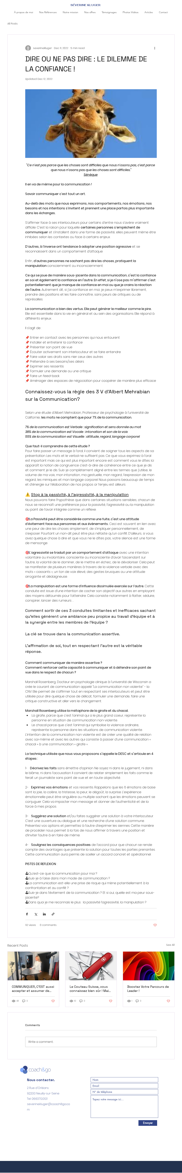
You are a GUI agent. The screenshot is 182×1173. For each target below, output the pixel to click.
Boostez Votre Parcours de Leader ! (148, 989)
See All (170, 945)
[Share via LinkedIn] (44, 914)
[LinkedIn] (29, 1124)
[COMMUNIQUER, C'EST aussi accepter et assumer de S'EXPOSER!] (33, 966)
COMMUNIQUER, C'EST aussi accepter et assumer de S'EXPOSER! (33, 989)
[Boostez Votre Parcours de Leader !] (148, 966)
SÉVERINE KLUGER (85, 5)
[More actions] (154, 48)
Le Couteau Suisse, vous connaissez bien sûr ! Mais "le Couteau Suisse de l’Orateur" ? (90, 989)
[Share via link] (53, 914)
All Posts (12, 23)
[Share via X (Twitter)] (35, 914)
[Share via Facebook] (27, 914)
